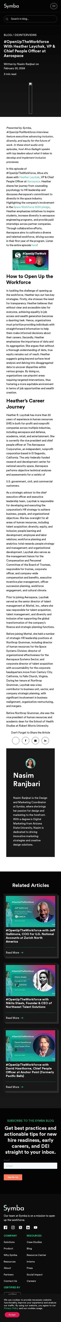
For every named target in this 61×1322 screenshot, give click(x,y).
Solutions (9, 1242)
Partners (8, 1274)
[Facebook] (25, 740)
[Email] (35, 740)
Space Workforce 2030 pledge (31, 207)
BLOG (8, 35)
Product (8, 1248)
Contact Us (10, 1281)
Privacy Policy (11, 1308)
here (34, 245)
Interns (31, 1261)
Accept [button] (12, 1315)
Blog (29, 1248)
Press (30, 1268)
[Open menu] (54, 6)
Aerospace (33, 181)
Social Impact (35, 1274)
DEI (17, 35)
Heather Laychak (29, 177)
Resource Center (36, 1255)
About (7, 1268)
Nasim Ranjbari (26, 64)
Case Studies (34, 1242)
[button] (14, 953)
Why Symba (10, 1255)
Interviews (28, 35)
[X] (15, 740)
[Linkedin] (45, 740)
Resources (9, 1261)
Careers (31, 1281)
